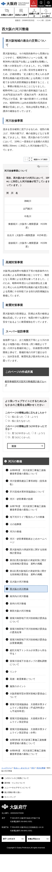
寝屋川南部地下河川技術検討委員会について (28, 620)
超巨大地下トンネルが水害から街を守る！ (28, 652)
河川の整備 (15, 461)
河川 (33, 768)
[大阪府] (15, 3)
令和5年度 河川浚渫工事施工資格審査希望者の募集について (28, 742)
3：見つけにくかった (19, 437)
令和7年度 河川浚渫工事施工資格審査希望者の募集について (28, 508)
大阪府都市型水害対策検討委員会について (28, 695)
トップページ (6, 768)
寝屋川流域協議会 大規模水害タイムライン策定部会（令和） (28, 731)
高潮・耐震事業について (22, 679)
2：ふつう (33, 417)
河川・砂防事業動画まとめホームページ (28, 540)
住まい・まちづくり (21, 768)
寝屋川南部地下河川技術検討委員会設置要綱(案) (28, 641)
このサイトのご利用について (16, 778)
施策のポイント (18, 686)
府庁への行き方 (9, 839)
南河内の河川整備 (19, 596)
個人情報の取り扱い (12, 792)
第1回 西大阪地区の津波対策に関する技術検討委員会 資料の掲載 (28, 573)
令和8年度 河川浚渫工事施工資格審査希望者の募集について (28, 472)
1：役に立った (15, 417)
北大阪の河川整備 (19, 581)
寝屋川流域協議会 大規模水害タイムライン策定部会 (28, 720)
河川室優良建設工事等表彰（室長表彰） (28, 483)
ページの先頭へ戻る (46, 808)
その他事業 (15, 524)
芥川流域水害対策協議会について (27, 491)
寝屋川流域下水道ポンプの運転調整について (28, 663)
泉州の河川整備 (18, 603)
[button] (33, 3)
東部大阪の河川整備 (20, 611)
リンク (13, 672)
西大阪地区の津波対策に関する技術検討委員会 (28, 551)
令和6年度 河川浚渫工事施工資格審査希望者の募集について (28, 752)
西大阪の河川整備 (19, 589)
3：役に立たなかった (19, 421)
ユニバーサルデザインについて (17, 788)
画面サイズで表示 (41, 159)
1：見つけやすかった (19, 433)
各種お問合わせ (34, 839)
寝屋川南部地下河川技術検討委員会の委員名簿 (28, 630)
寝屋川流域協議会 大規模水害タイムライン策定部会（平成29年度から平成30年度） (28, 707)
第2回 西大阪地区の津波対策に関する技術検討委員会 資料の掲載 (28, 562)
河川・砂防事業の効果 (21, 499)
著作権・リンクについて (14, 783)
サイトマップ (10, 797)
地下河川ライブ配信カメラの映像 (27, 517)
